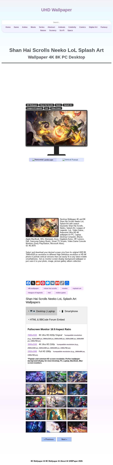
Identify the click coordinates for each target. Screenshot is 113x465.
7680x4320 (32, 335)
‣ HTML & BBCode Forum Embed (46, 319)
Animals (61, 27)
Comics (82, 27)
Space (70, 30)
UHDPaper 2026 (76, 461)
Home (8, 27)
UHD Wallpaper (56, 10)
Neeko (58, 105)
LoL (46, 108)
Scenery (52, 30)
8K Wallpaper (32, 105)
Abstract (51, 27)
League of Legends (34, 108)
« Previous (49, 439)
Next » (64, 439)
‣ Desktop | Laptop (41, 311)
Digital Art (93, 27)
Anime (25, 27)
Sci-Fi (62, 30)
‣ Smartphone (68, 311)
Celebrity (72, 27)
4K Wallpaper (37, 461)
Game (16, 27)
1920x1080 (32, 351)
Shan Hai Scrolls (46, 105)
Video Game (56, 108)
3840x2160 (32, 344)
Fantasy (104, 27)
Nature (43, 30)
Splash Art (68, 105)
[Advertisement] (56, 189)
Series (41, 27)
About (63, 461)
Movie (33, 27)
